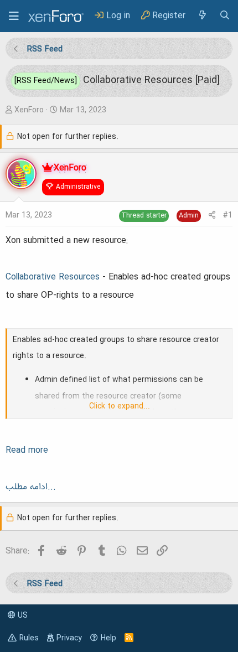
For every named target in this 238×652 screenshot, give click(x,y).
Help (108, 638)
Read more (27, 450)
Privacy (69, 638)
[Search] (225, 16)
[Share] (212, 215)
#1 (227, 215)
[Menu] (13, 16)
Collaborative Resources (53, 277)
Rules (29, 638)
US (21, 615)
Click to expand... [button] (119, 406)
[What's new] (202, 16)
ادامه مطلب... (31, 487)
